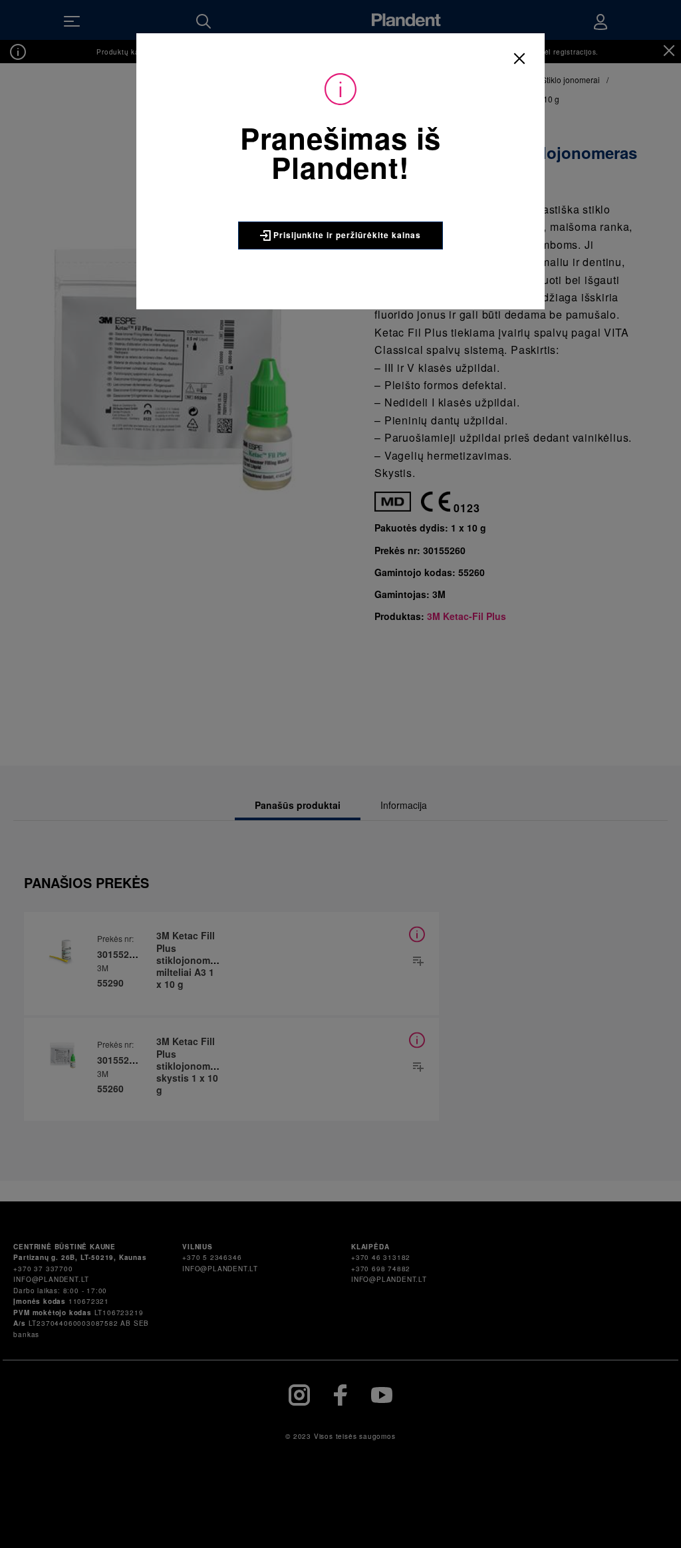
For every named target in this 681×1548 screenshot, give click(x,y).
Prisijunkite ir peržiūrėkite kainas (346, 235)
